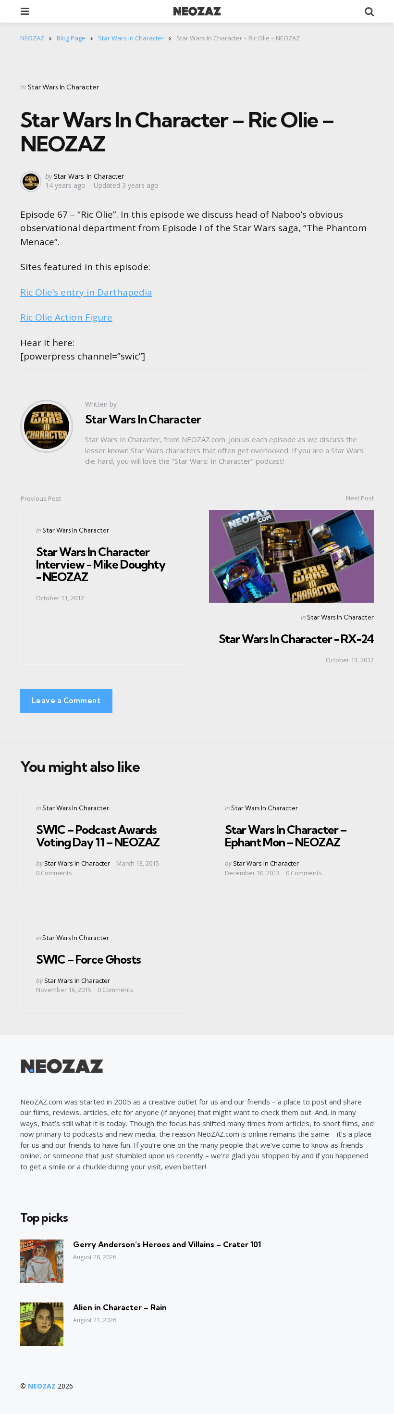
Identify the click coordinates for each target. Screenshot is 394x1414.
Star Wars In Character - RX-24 (296, 639)
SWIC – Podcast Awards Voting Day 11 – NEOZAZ (98, 835)
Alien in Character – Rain (120, 1307)
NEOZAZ (42, 1385)
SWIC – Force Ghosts (88, 959)
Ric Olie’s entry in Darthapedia (86, 292)
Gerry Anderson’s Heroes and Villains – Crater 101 (167, 1244)
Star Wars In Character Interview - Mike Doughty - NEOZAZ (100, 564)
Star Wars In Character (63, 87)
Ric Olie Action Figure (66, 317)
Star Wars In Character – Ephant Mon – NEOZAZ (285, 835)
